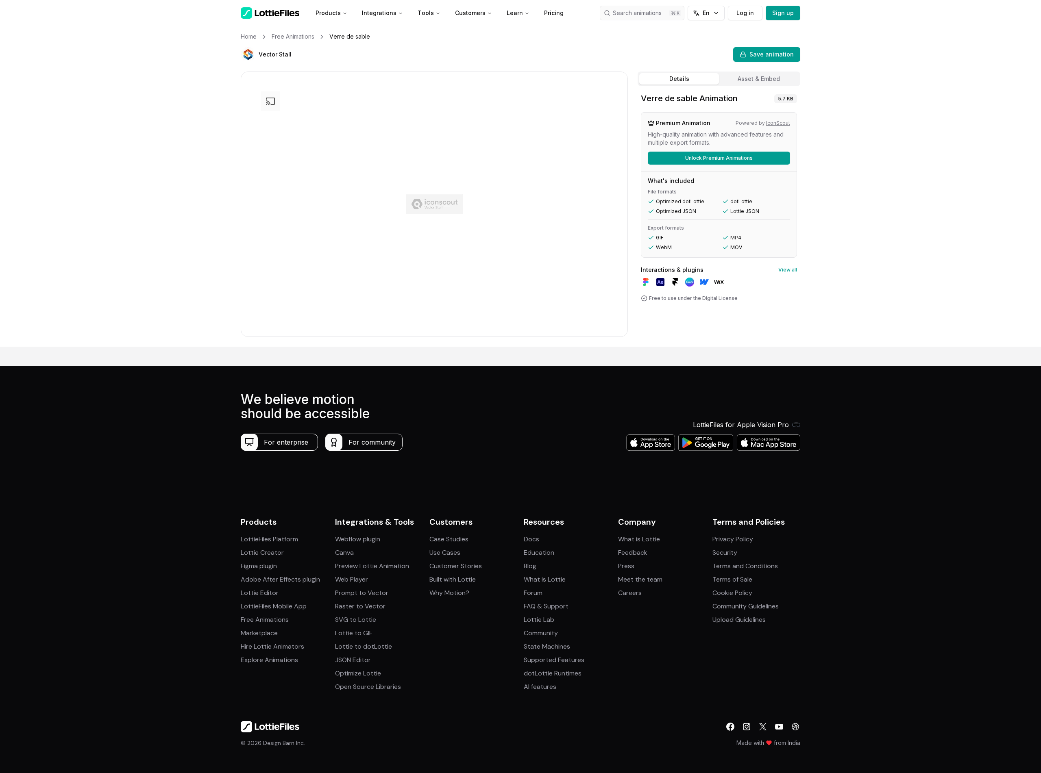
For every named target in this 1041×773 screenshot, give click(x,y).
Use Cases (444, 552)
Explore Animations (269, 660)
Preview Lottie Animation (372, 566)
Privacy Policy (732, 539)
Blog (530, 566)
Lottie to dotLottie (363, 646)
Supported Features (554, 660)
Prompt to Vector (361, 592)
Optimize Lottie (358, 673)
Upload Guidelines (739, 619)
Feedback (632, 552)
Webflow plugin (357, 539)
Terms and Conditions (745, 566)
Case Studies (448, 539)
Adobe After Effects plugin (280, 579)
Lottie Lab (539, 619)
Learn (515, 12)
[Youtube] (779, 727)
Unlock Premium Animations (719, 158)
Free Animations (265, 619)
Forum (533, 592)
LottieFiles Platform (269, 539)
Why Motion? (449, 592)
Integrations (379, 12)
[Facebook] (730, 727)
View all (787, 270)
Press (626, 566)
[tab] (679, 79)
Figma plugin (259, 566)
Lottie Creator (262, 552)
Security (724, 552)
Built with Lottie (452, 579)
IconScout (778, 123)
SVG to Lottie (355, 619)
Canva (344, 552)
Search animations (637, 12)
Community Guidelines (745, 606)
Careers (630, 592)
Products (328, 12)
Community (541, 633)
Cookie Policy (732, 592)
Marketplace (259, 633)
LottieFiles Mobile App (274, 606)
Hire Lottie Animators (272, 646)
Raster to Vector (360, 606)
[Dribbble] (795, 727)
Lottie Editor (260, 592)
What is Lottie (545, 579)
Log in (745, 12)
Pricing (554, 12)
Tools (426, 12)
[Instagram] (746, 727)
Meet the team (640, 579)
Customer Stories (455, 566)
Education (539, 552)
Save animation (771, 54)
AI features (540, 686)
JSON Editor (353, 660)
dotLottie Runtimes (552, 673)
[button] (248, 54)
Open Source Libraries (368, 686)
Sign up (783, 12)
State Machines (547, 646)
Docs (531, 539)
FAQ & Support (546, 606)
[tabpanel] (719, 218)
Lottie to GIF (353, 633)
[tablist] (719, 79)
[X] (763, 727)
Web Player (351, 579)
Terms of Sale (732, 579)
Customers (470, 12)
